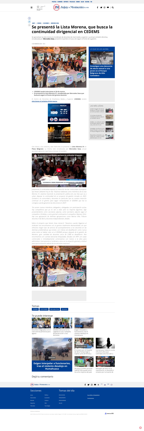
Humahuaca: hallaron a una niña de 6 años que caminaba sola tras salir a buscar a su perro (105, 352)
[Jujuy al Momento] (40, 386)
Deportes (66, 2)
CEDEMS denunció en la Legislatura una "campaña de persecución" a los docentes (62, 332)
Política (54, 2)
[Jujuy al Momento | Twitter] (101, 7)
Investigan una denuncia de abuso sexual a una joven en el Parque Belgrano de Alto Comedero (101, 71)
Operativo (99, 346)
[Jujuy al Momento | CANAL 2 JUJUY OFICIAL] (98, 385)
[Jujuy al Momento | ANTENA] (102, 385)
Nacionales (33, 397)
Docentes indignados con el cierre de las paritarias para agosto (41, 331)
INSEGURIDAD (62, 400)
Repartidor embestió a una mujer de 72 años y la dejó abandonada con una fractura (97, 137)
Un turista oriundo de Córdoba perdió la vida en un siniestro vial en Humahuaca (97, 118)
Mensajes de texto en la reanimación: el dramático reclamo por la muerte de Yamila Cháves (105, 371)
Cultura (87, 2)
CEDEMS (35, 309)
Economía (60, 2)
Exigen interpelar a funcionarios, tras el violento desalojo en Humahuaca (81, 332)
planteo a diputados (58, 326)
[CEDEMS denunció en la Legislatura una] (62, 328)
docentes (64, 309)
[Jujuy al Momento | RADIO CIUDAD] (111, 385)
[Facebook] (29, 18)
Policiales (72, 2)
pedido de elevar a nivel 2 (81, 346)
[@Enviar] (29, 25)
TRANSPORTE (62, 397)
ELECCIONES (44, 309)
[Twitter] (29, 21)
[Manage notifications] (140, 427)
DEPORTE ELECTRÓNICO (80, 364)
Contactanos (90, 398)
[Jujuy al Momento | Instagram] (105, 7)
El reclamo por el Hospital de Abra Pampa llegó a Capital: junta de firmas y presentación (83, 352)
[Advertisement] (59, 295)
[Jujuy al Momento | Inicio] (112, 390)
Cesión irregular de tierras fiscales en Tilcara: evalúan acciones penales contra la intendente (97, 111)
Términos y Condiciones (35, 411)
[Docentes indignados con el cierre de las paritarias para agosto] (41, 328)
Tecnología (47, 406)
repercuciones (79, 326)
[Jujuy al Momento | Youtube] (108, 7)
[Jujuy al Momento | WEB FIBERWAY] (105, 385)
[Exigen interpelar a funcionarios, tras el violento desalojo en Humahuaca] (84, 328)
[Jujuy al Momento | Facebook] (98, 7)
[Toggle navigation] (31, 7)
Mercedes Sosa (54, 309)
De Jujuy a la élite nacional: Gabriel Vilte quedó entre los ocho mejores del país (83, 370)
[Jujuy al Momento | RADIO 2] (108, 385)
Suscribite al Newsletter (93, 395)
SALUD (60, 403)
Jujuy (31, 395)
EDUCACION (62, 395)
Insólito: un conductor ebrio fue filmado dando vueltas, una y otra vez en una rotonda (97, 124)
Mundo (78, 2)
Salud (82, 2)
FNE (91, 2)
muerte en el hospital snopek (103, 364)
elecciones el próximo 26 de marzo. (44, 101)
